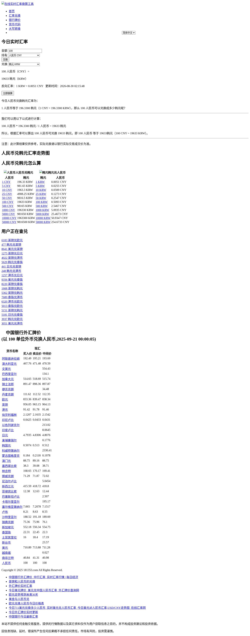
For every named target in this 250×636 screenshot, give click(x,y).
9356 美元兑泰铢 (12, 279)
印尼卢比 (8, 420)
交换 (5, 59)
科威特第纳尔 (11, 450)
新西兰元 (8, 486)
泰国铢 (6, 532)
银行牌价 (14, 20)
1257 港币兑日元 (12, 275)
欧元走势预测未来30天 (23, 594)
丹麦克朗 (8, 394)
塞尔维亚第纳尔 (12, 506)
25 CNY (7, 193)
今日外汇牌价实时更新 (23, 612)
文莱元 (6, 368)
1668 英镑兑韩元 (12, 288)
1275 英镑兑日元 (12, 253)
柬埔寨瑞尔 (9, 440)
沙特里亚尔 (9, 517)
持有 (4, 55)
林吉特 (6, 471)
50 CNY (7, 197)
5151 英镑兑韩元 (12, 310)
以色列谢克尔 (11, 425)
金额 (4, 50)
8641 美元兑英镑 (12, 249)
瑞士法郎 (8, 384)
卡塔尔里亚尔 (11, 501)
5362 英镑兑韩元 (12, 292)
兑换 (4, 64)
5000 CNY (8, 214)
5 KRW (40, 185)
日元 (5, 435)
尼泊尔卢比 (9, 481)
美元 (5, 547)
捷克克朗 (8, 389)
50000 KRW (43, 222)
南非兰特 (8, 558)
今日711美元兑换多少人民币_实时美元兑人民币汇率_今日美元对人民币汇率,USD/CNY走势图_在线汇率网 (77, 607)
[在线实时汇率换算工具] (17, 3)
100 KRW (42, 201)
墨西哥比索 (9, 466)
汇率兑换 (14, 15)
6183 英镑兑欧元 (12, 240)
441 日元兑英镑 (11, 266)
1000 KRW (42, 210)
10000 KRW (43, 218)
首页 (12, 11)
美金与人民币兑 (19, 599)
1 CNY (6, 181)
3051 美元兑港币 (12, 323)
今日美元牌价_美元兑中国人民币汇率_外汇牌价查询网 (44, 590)
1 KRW (40, 181)
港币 (5, 409)
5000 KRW (42, 214)
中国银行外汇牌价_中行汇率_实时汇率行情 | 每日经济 (43, 577)
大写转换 (14, 28)
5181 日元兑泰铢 (12, 314)
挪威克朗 (8, 476)
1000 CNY (8, 210)
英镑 (5, 404)
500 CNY (8, 205)
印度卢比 (8, 430)
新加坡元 (8, 527)
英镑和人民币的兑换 (22, 581)
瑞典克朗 (8, 522)
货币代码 (14, 24)
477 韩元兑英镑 (11, 244)
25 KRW (41, 193)
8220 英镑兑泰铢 (12, 284)
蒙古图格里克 (11, 455)
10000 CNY (9, 218)
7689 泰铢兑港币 (12, 297)
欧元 (5, 399)
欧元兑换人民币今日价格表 (26, 603)
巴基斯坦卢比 (11, 496)
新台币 (6, 542)
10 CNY (7, 189)
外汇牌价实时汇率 (20, 585)
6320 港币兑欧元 (12, 301)
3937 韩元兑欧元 (12, 319)
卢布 (5, 512)
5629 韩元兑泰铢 (12, 262)
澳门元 (6, 460)
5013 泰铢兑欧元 (12, 306)
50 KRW (41, 197)
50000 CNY (9, 222)
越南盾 (6, 552)
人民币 (6, 563)
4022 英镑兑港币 (12, 257)
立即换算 (7, 93)
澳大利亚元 (9, 363)
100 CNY (8, 201)
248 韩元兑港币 (11, 270)
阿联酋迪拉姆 (11, 358)
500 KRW (42, 205)
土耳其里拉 (9, 537)
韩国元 (6, 445)
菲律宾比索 (9, 491)
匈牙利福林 (9, 414)
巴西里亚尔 (9, 374)
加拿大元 (8, 379)
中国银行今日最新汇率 (23, 616)
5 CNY (6, 185)
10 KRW (41, 189)
